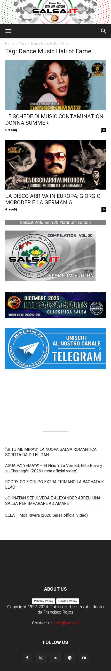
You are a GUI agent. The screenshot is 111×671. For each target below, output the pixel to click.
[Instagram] (41, 658)
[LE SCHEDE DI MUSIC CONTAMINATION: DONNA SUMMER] (55, 85)
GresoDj (11, 130)
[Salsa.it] (55, 12)
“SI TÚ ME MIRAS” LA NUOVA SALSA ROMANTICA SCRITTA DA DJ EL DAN (51, 452)
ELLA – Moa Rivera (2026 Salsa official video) (46, 515)
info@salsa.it (66, 623)
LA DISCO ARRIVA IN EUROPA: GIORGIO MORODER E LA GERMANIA (52, 199)
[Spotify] (70, 658)
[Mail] (55, 658)
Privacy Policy (43, 601)
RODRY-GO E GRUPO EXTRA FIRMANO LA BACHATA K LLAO (54, 484)
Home (9, 43)
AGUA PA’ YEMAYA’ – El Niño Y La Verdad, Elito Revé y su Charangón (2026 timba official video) (53, 468)
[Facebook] (27, 658)
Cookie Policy (67, 601)
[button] (8, 31)
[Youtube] (84, 658)
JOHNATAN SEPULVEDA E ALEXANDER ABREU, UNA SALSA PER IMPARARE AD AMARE (52, 501)
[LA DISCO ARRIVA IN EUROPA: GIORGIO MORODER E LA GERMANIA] (55, 165)
